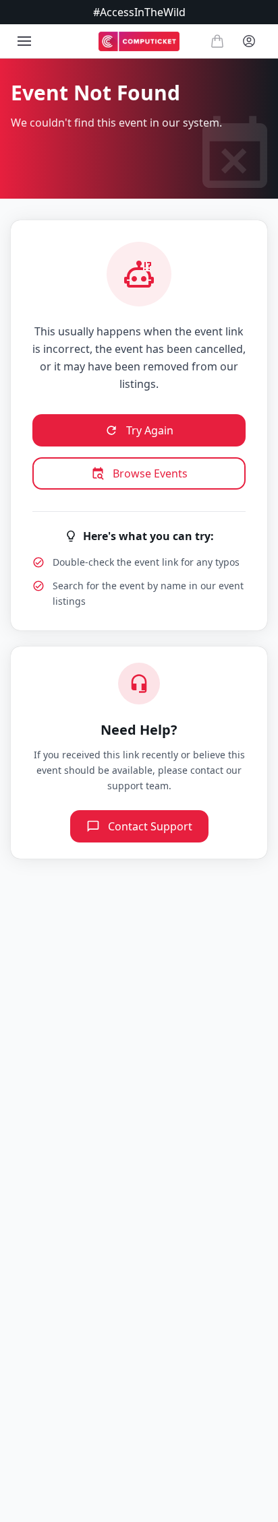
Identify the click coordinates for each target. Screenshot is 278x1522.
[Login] (249, 41)
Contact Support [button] (150, 826)
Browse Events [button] (150, 473)
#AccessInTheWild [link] (139, 12)
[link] (139, 41)
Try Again (149, 430)
